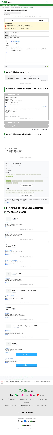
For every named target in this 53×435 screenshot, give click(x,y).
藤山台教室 (7, 313)
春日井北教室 (7, 330)
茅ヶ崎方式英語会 (15, 41)
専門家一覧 (47, 399)
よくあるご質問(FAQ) (26, 407)
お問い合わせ (44, 405)
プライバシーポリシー (14, 405)
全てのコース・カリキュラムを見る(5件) (39, 129)
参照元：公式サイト (45, 106)
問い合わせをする (8, 202)
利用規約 (7, 405)
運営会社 (37, 405)
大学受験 (26, 395)
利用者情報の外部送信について (27, 405)
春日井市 (14, 7)
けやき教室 (7, 348)
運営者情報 (26, 402)
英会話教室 (7, 7)
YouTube (42, 395)
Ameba (21, 421)
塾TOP (3, 7)
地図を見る (8, 226)
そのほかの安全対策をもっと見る (26, 195)
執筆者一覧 (41, 399)
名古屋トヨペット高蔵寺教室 (11, 260)
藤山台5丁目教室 (8, 250)
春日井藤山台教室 (8, 223)
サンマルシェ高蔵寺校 (9, 295)
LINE (18, 395)
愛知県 (11, 7)
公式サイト (26, 355)
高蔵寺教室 (7, 278)
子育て (33, 395)
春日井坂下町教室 (8, 233)
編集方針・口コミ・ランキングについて (28, 399)
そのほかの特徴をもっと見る (26, 185)
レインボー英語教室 (9, 358)
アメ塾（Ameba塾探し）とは (13, 399)
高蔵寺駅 (18, 7)
